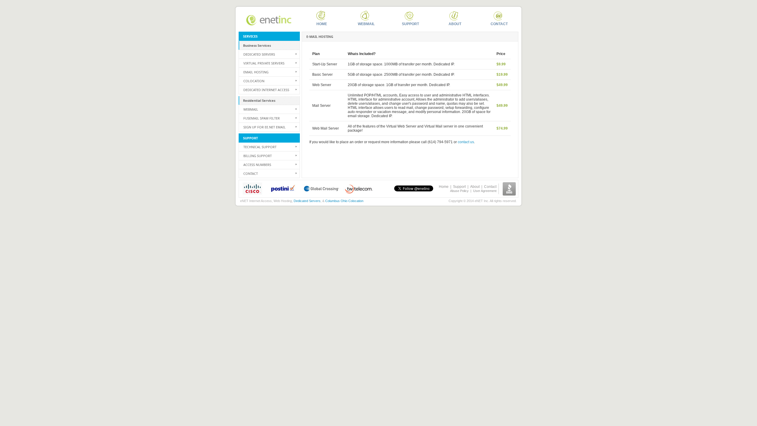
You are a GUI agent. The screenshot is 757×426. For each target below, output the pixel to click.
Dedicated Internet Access (266, 90)
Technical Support (259, 147)
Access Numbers (257, 164)
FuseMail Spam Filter (261, 118)
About (455, 24)
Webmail (366, 24)
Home (321, 24)
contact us (466, 142)
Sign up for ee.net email (264, 127)
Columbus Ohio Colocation (344, 201)
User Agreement (484, 191)
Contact (499, 24)
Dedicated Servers (259, 54)
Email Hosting (255, 72)
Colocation (253, 81)
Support (410, 24)
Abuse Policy (459, 191)
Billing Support (257, 156)
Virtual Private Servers (263, 63)
